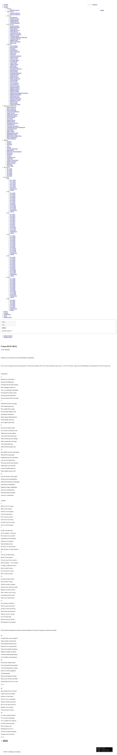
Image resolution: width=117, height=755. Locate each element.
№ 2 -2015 (13, 181)
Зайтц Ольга (13, 63)
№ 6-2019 (12, 264)
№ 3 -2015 (13, 183)
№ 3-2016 (12, 196)
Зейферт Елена (14, 64)
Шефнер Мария (14, 90)
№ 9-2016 (12, 204)
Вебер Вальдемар (15, 27)
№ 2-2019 (12, 258)
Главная (6, 4)
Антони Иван (14, 46)
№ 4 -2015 (13, 184)
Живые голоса (8, 317)
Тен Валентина (14, 84)
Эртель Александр (15, 14)
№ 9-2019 (12, 268)
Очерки (9, 156)
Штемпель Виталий (15, 98)
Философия (10, 166)
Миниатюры (10, 150)
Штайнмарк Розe (14, 96)
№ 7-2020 (12, 287)
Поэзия (9, 147)
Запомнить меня (6, 331)
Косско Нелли (14, 70)
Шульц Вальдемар (12, 137)
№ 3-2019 (12, 260)
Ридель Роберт (14, 80)
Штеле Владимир (15, 97)
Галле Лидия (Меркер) (13, 111)
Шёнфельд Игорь (15, 88)
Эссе (8, 146)
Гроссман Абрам (14, 60)
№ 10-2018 (13, 248)
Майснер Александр (15, 34)
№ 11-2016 (13, 207)
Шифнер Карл (14, 40)
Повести (9, 143)
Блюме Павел (14, 50)
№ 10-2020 (13, 291)
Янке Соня (13, 43)
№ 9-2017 (12, 226)
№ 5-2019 (12, 263)
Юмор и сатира (11, 163)
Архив (102, 10)
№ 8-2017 (12, 224)
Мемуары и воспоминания (14, 151)
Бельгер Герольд (14, 26)
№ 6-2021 (12, 307)
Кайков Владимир (12, 116)
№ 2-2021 (12, 301)
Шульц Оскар (14, 101)
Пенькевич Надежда (12, 123)
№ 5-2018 (12, 241)
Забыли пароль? (8, 335)
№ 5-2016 (12, 198)
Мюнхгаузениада (11, 161)
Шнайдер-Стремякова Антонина (19, 93)
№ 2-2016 (12, 194)
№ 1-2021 (12, 300)
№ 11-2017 (13, 228)
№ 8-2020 (12, 288)
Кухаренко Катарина (15, 73)
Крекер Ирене (14, 71)
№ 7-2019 (12, 266)
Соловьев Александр (12, 126)
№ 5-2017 (12, 220)
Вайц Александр (11, 107)
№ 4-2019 (12, 261)
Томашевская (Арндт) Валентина (16, 127)
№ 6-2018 (12, 243)
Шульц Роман (14, 103)
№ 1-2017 (12, 214)
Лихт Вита (10, 118)
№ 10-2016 (13, 206)
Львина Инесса (11, 120)
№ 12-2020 (13, 294)
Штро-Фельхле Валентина (14, 136)
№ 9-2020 (12, 290)
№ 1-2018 (12, 236)
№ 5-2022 (9, 174)
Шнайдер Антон (14, 10)
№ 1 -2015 (13, 180)
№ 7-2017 (12, 223)
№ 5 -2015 (13, 186)
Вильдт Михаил (11, 108)
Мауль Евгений (14, 77)
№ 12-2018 (13, 251)
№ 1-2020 (12, 278)
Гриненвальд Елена (12, 114)
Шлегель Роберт (14, 91)
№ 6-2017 (12, 221)
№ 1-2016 (12, 193)
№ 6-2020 (12, 286)
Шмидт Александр (15, 41)
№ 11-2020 (13, 293)
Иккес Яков (13, 66)
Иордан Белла (14, 67)
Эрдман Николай (15, 23)
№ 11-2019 (13, 271)
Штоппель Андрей (15, 100)
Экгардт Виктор (11, 138)
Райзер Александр (15, 78)
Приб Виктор (10, 124)
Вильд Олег (13, 53)
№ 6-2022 (9, 176)
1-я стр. (6, 6)
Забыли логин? (8, 337)
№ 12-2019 (13, 273)
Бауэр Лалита (13, 47)
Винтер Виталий (11, 110)
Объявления (13, 188)
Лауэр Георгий (11, 117)
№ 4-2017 (12, 218)
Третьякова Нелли (12, 128)
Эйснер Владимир (15, 104)
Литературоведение (12, 148)
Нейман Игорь (11, 121)
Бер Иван (12, 48)
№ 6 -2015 (13, 187)
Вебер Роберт (14, 28)
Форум (12, 190)
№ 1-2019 (12, 257)
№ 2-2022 (9, 170)
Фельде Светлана (15, 86)
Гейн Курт (13, 54)
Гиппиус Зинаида (15, 13)
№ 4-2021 (12, 304)
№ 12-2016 (13, 208)
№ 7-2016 (12, 201)
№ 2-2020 (12, 280)
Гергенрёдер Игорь (15, 33)
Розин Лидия (13, 81)
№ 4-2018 (12, 240)
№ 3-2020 (12, 281)
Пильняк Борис (14, 20)
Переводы (9, 154)
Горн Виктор (13, 17)
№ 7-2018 (12, 244)
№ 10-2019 (13, 270)
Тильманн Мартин (15, 38)
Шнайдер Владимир (15, 94)
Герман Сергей (14, 57)
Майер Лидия (14, 76)
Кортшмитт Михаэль (15, 68)
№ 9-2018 (12, 247)
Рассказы (9, 144)
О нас (5, 316)
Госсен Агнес (14, 58)
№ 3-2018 (12, 238)
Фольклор (9, 164)
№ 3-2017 (12, 217)
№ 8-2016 (12, 203)
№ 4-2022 (9, 173)
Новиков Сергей (14, 36)
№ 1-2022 (9, 168)
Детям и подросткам (12, 160)
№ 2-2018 (12, 237)
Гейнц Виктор (14, 31)
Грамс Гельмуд (11, 113)
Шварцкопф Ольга (12, 134)
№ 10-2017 (13, 227)
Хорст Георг (10, 130)
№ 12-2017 (13, 230)
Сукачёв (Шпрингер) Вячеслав (18, 37)
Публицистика (11, 157)
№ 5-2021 (12, 306)
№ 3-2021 (12, 303)
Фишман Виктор (14, 87)
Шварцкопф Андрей (12, 133)
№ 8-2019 (12, 267)
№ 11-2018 (13, 250)
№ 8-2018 (12, 246)
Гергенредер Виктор (15, 56)
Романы (9, 141)
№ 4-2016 (12, 197)
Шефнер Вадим (14, 21)
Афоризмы (10, 158)
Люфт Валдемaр (14, 74)
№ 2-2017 (12, 216)
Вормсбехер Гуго (15, 30)
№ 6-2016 (12, 200)
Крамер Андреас (14, 18)
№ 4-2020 (12, 283)
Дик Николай (14, 61)
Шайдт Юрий (10, 131)
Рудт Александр (14, 83)
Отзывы (6, 313)
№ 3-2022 (9, 171)
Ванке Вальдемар (15, 51)
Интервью (10, 153)
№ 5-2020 (12, 284)
